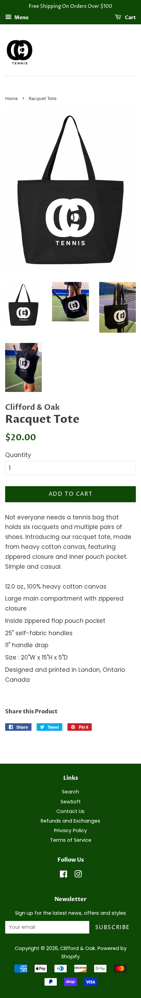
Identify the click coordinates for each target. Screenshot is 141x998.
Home (11, 99)
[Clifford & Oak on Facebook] (63, 875)
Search (70, 791)
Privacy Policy (70, 830)
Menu (20, 17)
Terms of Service (70, 840)
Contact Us (70, 811)
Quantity (18, 455)
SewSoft (71, 801)
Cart (130, 17)
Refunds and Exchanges (70, 820)
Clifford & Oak (77, 948)
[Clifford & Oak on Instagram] (78, 875)
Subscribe (112, 927)
